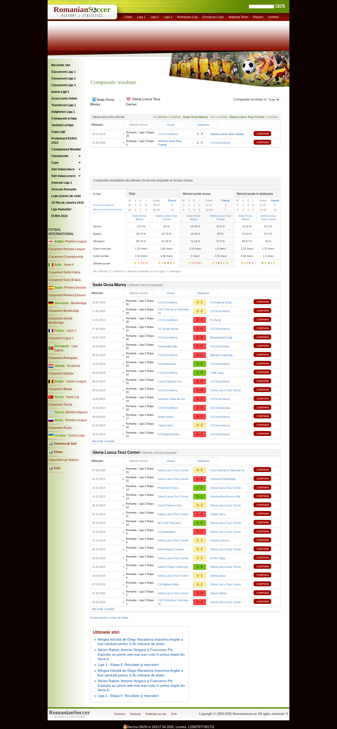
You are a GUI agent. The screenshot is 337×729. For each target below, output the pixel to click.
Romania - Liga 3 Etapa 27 (140, 328)
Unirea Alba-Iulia (167, 346)
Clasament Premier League (66, 249)
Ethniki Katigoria (77, 412)
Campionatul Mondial (66, 149)
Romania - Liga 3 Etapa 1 (140, 602)
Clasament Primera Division (67, 295)
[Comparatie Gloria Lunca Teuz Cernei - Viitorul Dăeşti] (266, 593)
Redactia (135, 713)
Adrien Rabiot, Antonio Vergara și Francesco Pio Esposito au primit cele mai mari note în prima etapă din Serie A (141, 654)
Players (258, 17)
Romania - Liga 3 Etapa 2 (140, 593)
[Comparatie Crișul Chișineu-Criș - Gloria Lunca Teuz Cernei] (266, 505)
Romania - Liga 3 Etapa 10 (140, 523)
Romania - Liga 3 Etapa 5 (140, 142)
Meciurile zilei (60, 65)
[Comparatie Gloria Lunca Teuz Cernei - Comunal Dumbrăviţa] (266, 479)
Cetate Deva (165, 425)
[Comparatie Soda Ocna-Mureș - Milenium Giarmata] (266, 355)
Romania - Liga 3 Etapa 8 (140, 540)
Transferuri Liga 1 (63, 105)
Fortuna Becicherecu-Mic (225, 496)
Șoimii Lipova (165, 416)
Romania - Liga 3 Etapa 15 (140, 434)
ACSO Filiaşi (217, 558)
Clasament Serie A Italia (64, 272)
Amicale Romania (63, 189)
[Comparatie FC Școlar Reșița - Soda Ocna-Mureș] (266, 329)
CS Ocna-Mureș (168, 134)
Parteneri (119, 713)
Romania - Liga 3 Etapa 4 (140, 575)
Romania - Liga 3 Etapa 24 (140, 355)
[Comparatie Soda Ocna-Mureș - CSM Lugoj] (266, 373)
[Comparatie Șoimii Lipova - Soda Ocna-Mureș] (266, 417)
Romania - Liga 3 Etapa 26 (140, 337)
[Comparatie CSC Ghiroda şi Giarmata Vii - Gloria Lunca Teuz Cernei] (266, 602)
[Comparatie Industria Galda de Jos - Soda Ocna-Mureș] (266, 399)
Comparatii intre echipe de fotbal (109, 617)
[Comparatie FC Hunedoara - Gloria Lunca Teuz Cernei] (266, 532)
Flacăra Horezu (219, 540)
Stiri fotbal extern (63, 176)
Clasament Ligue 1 (61, 338)
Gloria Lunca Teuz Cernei (107, 209)
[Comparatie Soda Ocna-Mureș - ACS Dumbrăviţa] (266, 408)
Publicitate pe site (156, 713)
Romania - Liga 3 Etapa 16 (140, 425)
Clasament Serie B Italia (64, 280)
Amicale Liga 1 (61, 182)
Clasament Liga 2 (63, 78)
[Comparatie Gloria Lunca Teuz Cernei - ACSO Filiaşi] (266, 558)
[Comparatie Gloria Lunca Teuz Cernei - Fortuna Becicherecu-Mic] (266, 496)
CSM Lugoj (216, 372)
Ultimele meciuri (138, 124)
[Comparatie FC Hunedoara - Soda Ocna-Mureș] (266, 364)
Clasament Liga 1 (63, 72)
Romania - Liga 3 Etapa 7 (140, 549)
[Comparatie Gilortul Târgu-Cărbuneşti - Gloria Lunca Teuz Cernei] (266, 567)
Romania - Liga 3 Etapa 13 (140, 496)
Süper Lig (72, 397)
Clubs (128, 17)
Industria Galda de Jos (171, 398)
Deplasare (203, 124)
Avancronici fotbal (64, 98)
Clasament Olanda (61, 373)
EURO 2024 (59, 216)
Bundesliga (78, 303)
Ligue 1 (71, 330)
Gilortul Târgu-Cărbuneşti (173, 566)
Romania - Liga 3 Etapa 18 (140, 408)
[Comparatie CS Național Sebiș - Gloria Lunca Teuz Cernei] (266, 584)
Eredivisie (73, 366)
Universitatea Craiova (171, 549)
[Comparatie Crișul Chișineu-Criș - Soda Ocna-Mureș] (266, 381)
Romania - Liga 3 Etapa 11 (140, 514)
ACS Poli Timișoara (169, 522)
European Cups (213, 17)
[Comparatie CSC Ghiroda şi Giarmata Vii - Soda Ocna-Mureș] (266, 311)
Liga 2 (154, 17)
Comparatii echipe (64, 118)
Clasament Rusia (60, 428)
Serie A (69, 264)
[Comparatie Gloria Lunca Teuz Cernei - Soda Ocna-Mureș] (266, 143)
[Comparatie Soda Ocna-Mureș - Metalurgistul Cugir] (266, 338)
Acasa (171, 124)
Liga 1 (141, 17)
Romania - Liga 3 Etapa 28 (140, 320)
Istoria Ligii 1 (60, 92)
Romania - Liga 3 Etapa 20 (140, 134)
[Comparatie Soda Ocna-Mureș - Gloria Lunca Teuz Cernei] (266, 134)
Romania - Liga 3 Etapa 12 (140, 505)
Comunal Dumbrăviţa (222, 478)
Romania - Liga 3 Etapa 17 (140, 416)
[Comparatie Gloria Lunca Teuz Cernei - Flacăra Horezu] (266, 540)
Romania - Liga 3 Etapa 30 (140, 302)
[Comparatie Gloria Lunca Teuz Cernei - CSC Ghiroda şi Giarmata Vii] (266, 470)
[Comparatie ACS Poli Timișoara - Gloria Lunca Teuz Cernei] (266, 523)
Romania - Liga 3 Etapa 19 (140, 399)
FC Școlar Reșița (168, 328)
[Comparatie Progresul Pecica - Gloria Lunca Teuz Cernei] (266, 488)
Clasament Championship (65, 256)
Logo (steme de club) (66, 196)
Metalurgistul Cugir (221, 337)
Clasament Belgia (60, 389)
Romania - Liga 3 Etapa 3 (140, 584)
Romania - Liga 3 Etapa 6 (140, 558)
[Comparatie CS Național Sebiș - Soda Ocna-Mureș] (266, 434)
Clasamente (59, 156)
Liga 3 (168, 17)
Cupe (55, 162)
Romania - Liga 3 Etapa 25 (140, 346)
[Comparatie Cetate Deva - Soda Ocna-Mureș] (266, 425)
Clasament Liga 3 (63, 85)
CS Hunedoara (167, 363)
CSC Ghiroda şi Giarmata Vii (227, 470)
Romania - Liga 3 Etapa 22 (140, 372)
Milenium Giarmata (221, 355)
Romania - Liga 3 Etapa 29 (140, 311)
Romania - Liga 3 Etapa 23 (140, 364)
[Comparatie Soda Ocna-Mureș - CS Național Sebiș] (266, 302)
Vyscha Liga (76, 435)
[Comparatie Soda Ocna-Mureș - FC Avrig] (266, 320)
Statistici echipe (62, 125)
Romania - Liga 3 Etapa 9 (140, 532)
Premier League (76, 241)
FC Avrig (215, 319)
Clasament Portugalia (62, 358)
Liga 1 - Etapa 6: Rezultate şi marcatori (128, 665)
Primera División (75, 287)
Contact (273, 17)
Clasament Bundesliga (63, 311)
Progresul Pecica (168, 487)
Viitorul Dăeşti (218, 593)
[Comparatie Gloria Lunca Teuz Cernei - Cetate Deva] (266, 514)
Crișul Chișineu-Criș (170, 381)
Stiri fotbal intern (63, 169)
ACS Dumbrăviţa (220, 407)
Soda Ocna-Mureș (103, 205)
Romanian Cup (187, 17)
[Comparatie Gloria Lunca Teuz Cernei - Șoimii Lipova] (266, 575)
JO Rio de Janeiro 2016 (67, 202)
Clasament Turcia (60, 404)
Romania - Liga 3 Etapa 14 (140, 488)
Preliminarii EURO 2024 (64, 140)
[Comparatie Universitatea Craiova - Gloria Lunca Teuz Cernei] (266, 549)
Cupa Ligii (58, 132)
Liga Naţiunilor (61, 209)
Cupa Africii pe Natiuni (63, 460)
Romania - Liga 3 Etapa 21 (140, 381)
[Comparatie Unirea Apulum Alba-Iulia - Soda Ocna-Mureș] (266, 346)
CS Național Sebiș (221, 302)
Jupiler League (76, 381)
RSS (174, 713)
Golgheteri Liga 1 (63, 112)
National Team (238, 17)
